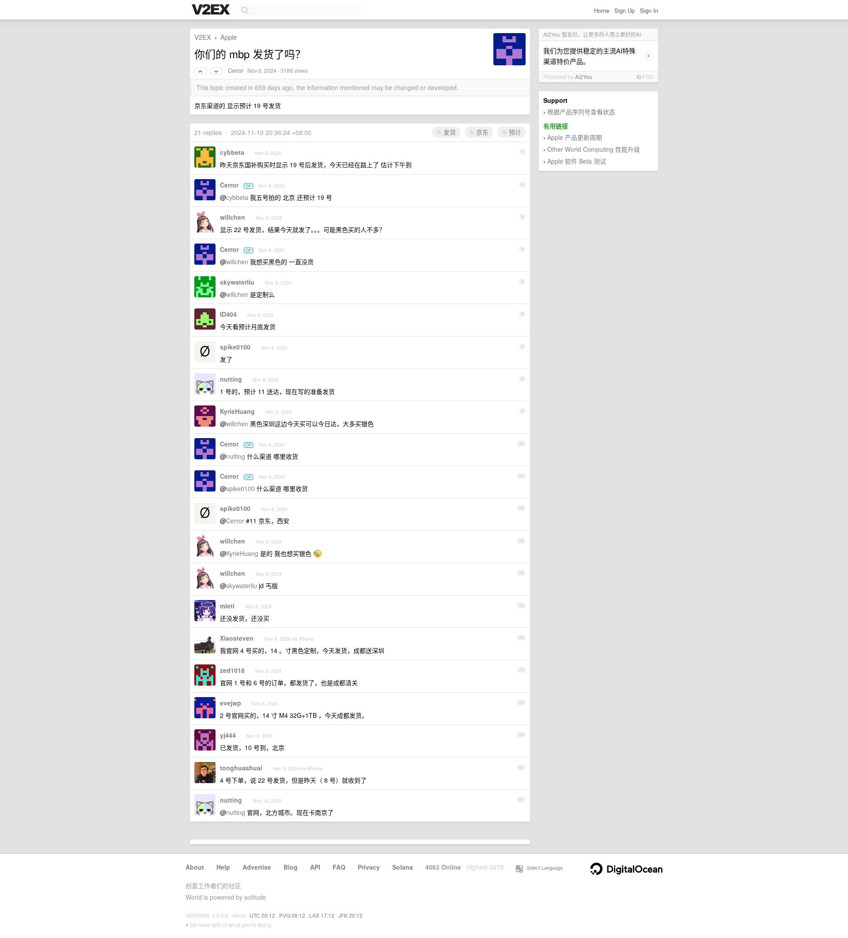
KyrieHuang (237, 411)
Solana (402, 867)
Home (601, 10)
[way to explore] (212, 10)
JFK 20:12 (350, 915)
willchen (232, 217)
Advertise (256, 867)
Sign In (649, 10)
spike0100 (235, 346)
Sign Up (624, 10)
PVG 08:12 (292, 915)
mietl (227, 605)
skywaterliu (237, 282)
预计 (514, 132)
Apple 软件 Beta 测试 (576, 161)
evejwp (230, 702)
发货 (449, 132)
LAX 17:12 (321, 915)
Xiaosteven (237, 638)
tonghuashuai (241, 767)
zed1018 (232, 670)
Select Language (543, 867)
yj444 (228, 735)
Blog (291, 867)
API (315, 867)
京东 (481, 132)
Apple (228, 36)
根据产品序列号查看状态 (581, 111)
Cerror (235, 71)
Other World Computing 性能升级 (593, 149)
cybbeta (232, 152)
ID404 (228, 314)
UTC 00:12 (262, 915)
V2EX (202, 36)
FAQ (339, 867)
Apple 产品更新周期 (574, 137)
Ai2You (583, 76)
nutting (231, 379)
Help (223, 867)
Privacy (369, 867)
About (195, 867)
